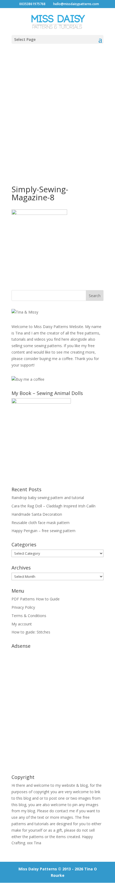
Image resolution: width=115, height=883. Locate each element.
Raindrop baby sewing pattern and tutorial (47, 497)
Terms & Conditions (28, 615)
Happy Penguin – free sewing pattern (43, 530)
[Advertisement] (57, 109)
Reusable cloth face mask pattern (40, 522)
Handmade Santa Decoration (36, 514)
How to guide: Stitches (30, 632)
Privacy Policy (23, 607)
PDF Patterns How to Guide (35, 598)
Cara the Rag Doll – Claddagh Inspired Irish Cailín (53, 505)
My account (21, 623)
